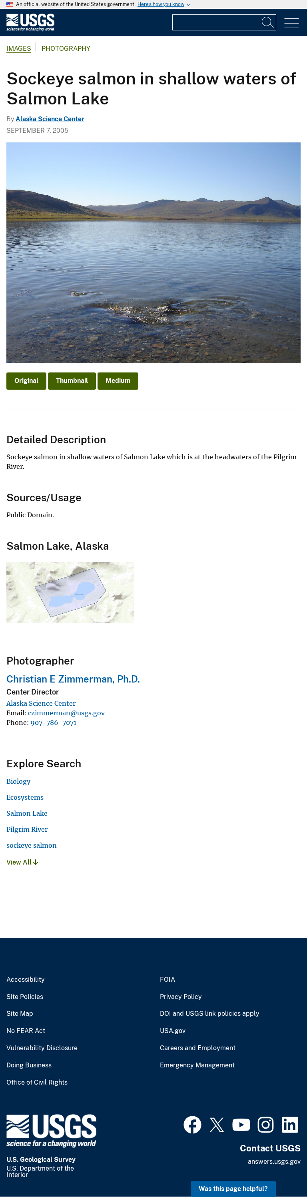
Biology (18, 781)
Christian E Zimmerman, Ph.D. (73, 679)
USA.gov (172, 1031)
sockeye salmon (31, 845)
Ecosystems (25, 797)
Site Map (19, 1013)
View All (19, 862)
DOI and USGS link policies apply (209, 1013)
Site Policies (24, 997)
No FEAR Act (25, 1031)
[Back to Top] (278, 1168)
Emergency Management (197, 1065)
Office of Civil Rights (37, 1082)
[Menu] (292, 23)
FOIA (167, 979)
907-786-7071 (53, 723)
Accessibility (25, 979)
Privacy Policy (181, 997)
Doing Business (29, 1065)
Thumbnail (72, 380)
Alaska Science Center (50, 119)
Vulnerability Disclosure (42, 1048)
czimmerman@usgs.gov (66, 713)
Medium (118, 380)
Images (18, 48)
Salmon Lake (27, 813)
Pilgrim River (27, 829)
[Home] (30, 29)
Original (26, 380)
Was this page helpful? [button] (233, 1189)
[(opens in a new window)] (192, 1123)
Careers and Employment (197, 1048)
